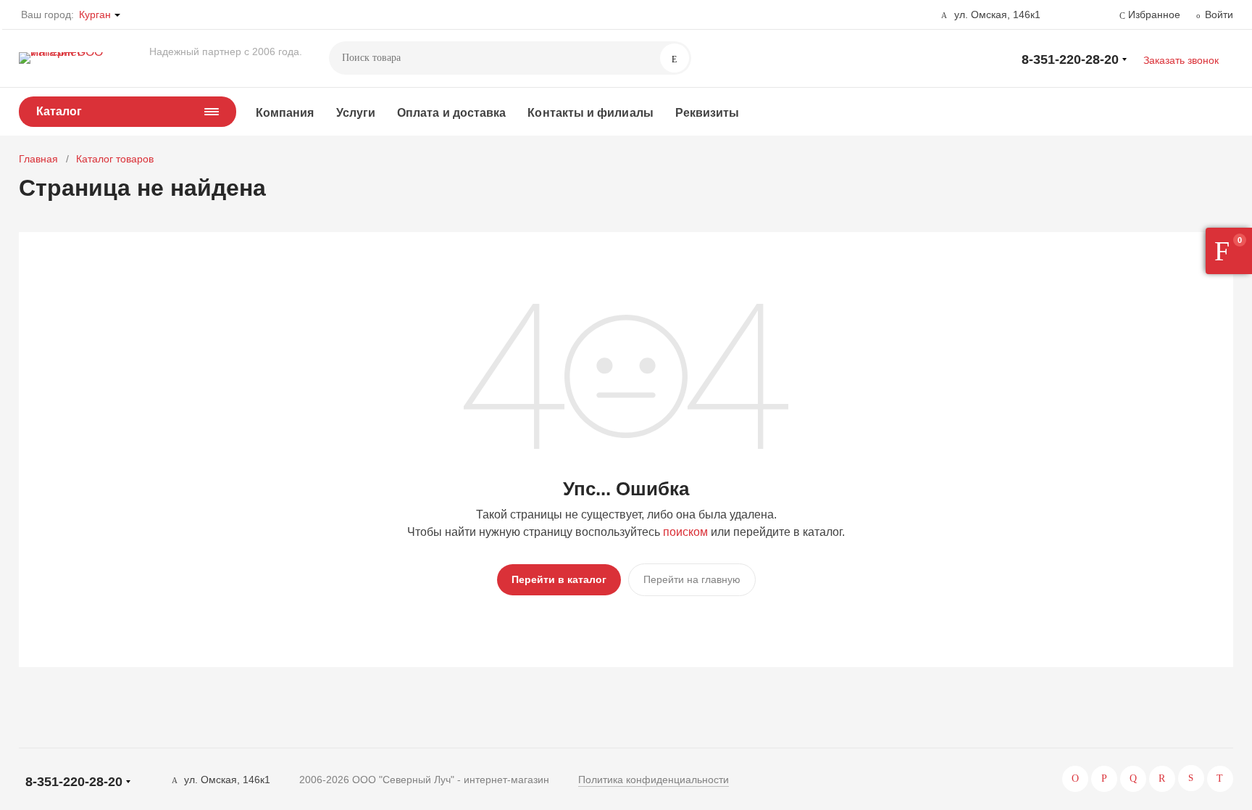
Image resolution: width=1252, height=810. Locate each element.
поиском (685, 532)
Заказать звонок (1181, 60)
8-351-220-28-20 (1070, 59)
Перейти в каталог (559, 579)
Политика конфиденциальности (653, 779)
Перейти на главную (691, 579)
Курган (95, 14)
